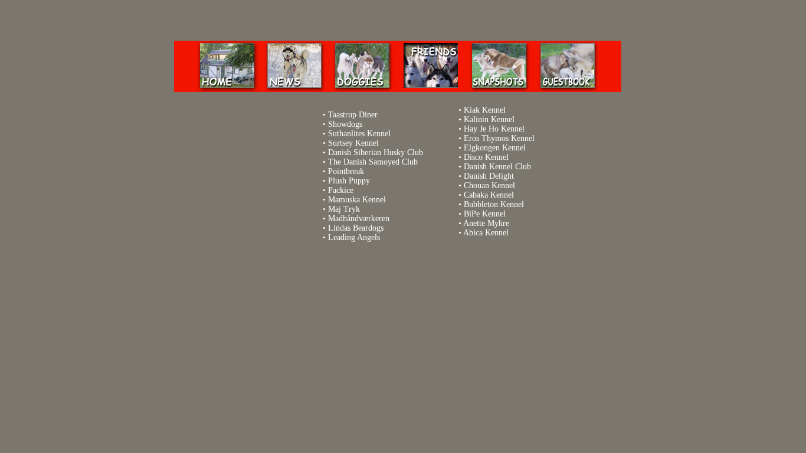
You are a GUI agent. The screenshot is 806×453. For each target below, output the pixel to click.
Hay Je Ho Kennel (494, 128)
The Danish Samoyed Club (373, 161)
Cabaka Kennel (489, 195)
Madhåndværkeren (358, 218)
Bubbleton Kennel (494, 204)
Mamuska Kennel (357, 199)
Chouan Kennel (489, 185)
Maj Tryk (344, 209)
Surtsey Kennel (353, 143)
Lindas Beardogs (356, 228)
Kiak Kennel (485, 110)
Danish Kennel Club (497, 166)
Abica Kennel (486, 232)
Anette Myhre (486, 223)
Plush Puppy (349, 180)
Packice (340, 190)
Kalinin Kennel (489, 119)
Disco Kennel (486, 157)
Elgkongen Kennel (495, 147)
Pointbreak (346, 171)
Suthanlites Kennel (359, 133)
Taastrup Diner (353, 114)
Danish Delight (489, 176)
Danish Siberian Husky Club (375, 152)
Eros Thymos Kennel (499, 138)
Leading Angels (354, 237)
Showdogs (345, 124)
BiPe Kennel (485, 213)
